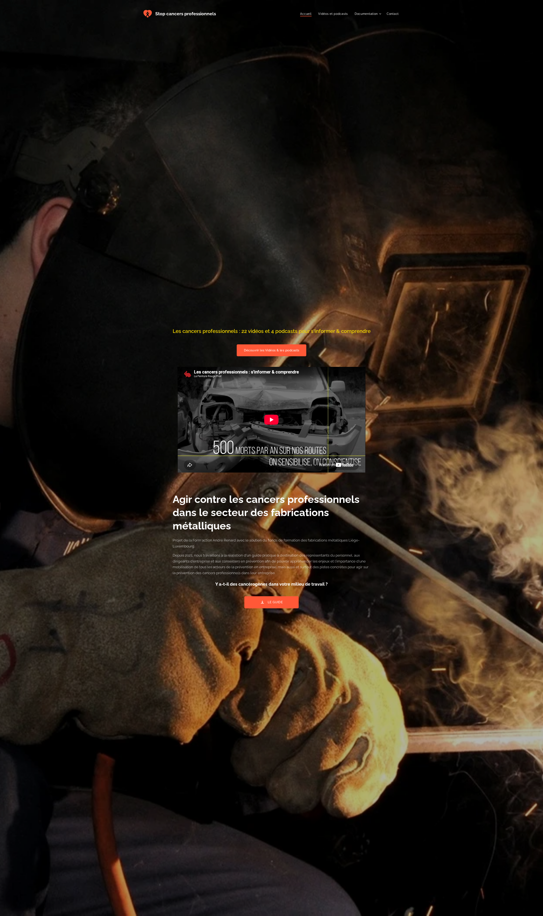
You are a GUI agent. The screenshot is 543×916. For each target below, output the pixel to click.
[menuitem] (307, 13)
